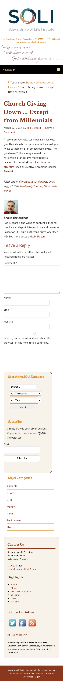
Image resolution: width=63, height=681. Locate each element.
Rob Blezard (38, 236)
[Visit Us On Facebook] (22, 627)
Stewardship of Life (31, 19)
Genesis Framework (45, 673)
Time (10, 513)
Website (8, 321)
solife (29, 673)
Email (8, 309)
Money (11, 506)
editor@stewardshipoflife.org (31, 42)
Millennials (50, 186)
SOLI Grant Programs (21, 591)
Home (14, 584)
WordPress (28, 676)
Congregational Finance (33, 181)
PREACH (12, 486)
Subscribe (15, 594)
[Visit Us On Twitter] (12, 627)
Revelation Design (46, 670)
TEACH (11, 493)
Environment (14, 520)
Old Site (15, 601)
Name (8, 297)
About (14, 588)
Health (11, 527)
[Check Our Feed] (32, 627)
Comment (10, 263)
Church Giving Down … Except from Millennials (28, 112)
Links (51, 181)
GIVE (10, 500)
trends (7, 190)
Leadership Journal (31, 186)
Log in (37, 676)
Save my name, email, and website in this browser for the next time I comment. (27, 340)
